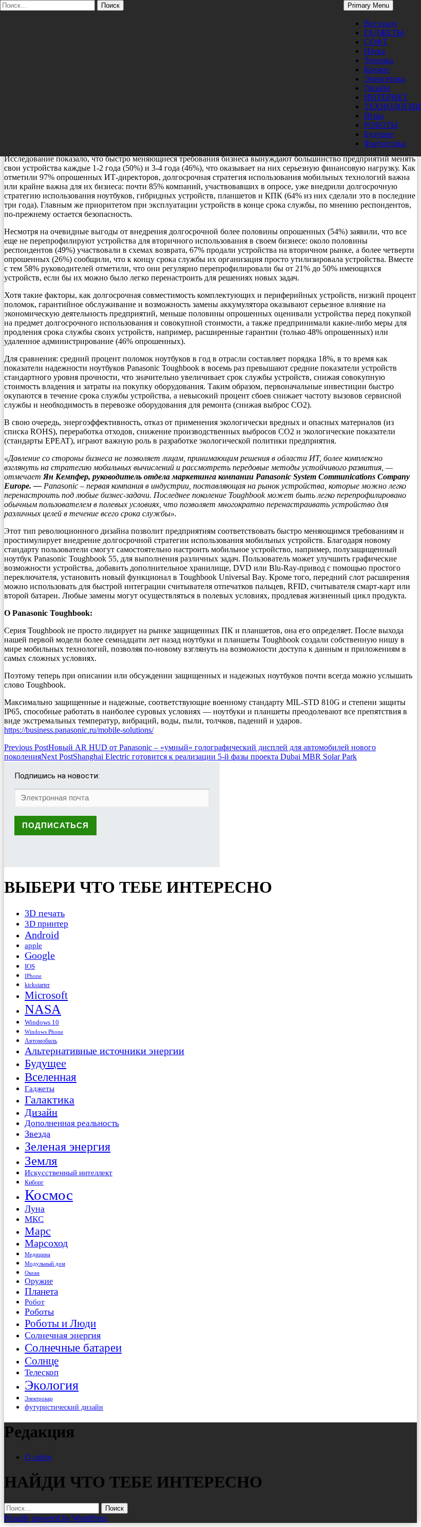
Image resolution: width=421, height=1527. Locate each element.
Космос (377, 69)
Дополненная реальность (72, 1123)
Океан (32, 1273)
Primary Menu (368, 5)
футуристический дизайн (64, 1407)
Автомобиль (41, 1040)
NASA (43, 1009)
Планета (41, 1291)
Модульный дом (45, 1264)
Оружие (39, 1281)
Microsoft (46, 995)
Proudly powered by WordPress (55, 1518)
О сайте (38, 1457)
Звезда (37, 1134)
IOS (30, 966)
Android (42, 934)
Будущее (379, 134)
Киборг (34, 1182)
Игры (374, 115)
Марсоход (46, 1243)
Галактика (49, 1099)
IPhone (33, 976)
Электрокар (39, 1398)
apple (33, 945)
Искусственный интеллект (68, 1173)
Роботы (39, 1312)
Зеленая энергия (67, 1146)
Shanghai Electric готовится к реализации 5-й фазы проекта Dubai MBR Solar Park (199, 756)
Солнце (42, 1361)
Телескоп (42, 1372)
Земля (41, 1161)
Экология (52, 1385)
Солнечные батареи (73, 1347)
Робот (35, 1301)
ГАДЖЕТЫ (384, 32)
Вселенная (50, 1076)
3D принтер (46, 924)
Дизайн (377, 88)
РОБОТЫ (381, 124)
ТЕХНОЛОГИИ (392, 106)
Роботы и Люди (60, 1323)
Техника (378, 60)
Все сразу (380, 23)
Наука (374, 51)
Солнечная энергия (63, 1335)
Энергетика (384, 78)
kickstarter (37, 985)
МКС (34, 1219)
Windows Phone (44, 1032)
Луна (35, 1208)
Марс (38, 1230)
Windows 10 (42, 1022)
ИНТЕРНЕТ (386, 97)
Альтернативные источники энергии (104, 1050)
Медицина (37, 1254)
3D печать (45, 913)
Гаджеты (39, 1088)
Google (40, 955)
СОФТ (376, 41)
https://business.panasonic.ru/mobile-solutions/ (79, 730)
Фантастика (385, 143)
